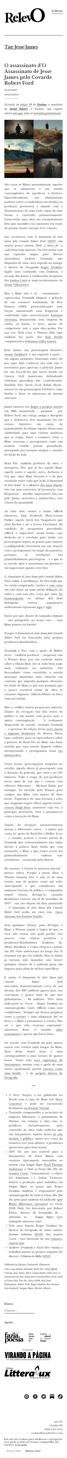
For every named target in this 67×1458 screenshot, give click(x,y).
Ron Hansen (53, 1284)
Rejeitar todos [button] (33, 1451)
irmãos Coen (18, 280)
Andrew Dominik (24, 1269)
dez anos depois (51, 485)
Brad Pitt (38, 1269)
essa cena (56, 585)
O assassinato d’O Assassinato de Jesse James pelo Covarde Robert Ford (28, 74)
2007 (51, 241)
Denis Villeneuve (16, 284)
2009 (38, 1234)
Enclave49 (32, 1264)
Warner (38, 1288)
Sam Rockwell (11, 1288)
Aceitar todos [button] (14, 1451)
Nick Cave (52, 1273)
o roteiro (19, 1016)
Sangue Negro (26, 1288)
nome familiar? (15, 354)
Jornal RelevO (11, 94)
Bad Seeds (53, 337)
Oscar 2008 (34, 1280)
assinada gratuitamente (47, 113)
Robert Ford (23, 1284)
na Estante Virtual (36, 1108)
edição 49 (26, 104)
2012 (46, 1256)
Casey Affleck (50, 1269)
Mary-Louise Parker (36, 1273)
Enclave (41, 104)
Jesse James (18, 1273)
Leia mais (21, 1444)
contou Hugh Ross (17, 807)
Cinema (8, 1273)
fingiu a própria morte (46, 406)
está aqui (18, 113)
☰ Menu (57, 10)
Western (47, 1288)
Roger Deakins (51, 267)
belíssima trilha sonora (40, 341)
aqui (40, 607)
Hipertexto (44, 1264)
